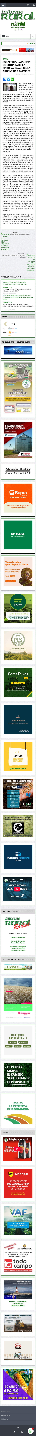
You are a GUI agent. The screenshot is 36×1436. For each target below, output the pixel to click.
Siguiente (21, 253)
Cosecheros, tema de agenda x (20, 234)
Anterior (14, 232)
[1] (30, 1432)
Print (19, 74)
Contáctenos (4, 1419)
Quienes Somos (5, 1411)
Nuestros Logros (5, 1415)
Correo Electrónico (28, 74)
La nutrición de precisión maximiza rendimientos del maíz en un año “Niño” (17, 289)
